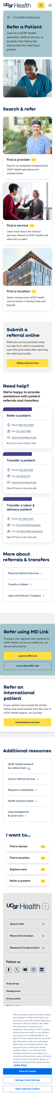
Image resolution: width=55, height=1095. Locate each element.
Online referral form (27, 363)
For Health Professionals (27, 17)
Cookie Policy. (20, 1065)
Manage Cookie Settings (27, 1080)
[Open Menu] (50, 5)
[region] (27, 1050)
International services (27, 722)
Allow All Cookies (27, 1071)
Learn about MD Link (27, 665)
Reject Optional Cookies (27, 1088)
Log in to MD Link (27, 656)
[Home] (18, 5)
